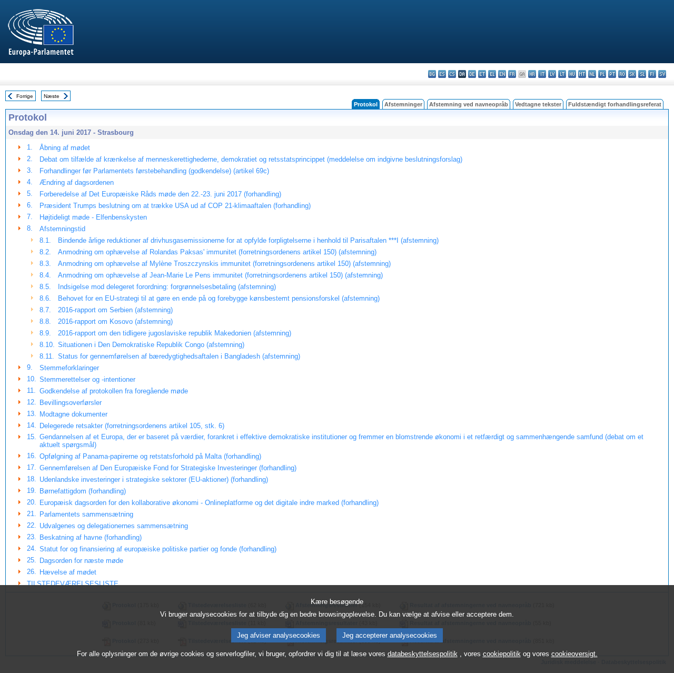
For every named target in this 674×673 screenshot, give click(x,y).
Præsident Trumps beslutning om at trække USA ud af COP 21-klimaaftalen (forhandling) (175, 206)
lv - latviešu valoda (552, 74)
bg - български (432, 74)
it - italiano (542, 74)
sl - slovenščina (642, 74)
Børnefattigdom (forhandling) (82, 491)
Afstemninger (403, 104)
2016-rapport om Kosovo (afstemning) (115, 321)
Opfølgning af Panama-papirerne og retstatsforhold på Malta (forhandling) (150, 456)
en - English (502, 74)
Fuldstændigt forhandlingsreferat (614, 104)
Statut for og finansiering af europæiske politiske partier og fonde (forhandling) (157, 549)
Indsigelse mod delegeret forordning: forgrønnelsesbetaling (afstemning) (167, 287)
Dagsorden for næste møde (81, 561)
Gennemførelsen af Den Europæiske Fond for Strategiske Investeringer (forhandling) (167, 468)
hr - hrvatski (532, 74)
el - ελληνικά (492, 74)
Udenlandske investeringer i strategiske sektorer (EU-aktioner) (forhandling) (153, 479)
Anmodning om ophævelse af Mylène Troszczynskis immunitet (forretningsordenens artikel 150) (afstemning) (224, 264)
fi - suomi (652, 74)
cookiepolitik (502, 654)
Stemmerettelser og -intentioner (87, 379)
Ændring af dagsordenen (76, 182)
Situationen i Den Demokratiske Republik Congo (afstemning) (151, 345)
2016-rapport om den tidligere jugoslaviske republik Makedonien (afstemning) (174, 333)
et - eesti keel (482, 74)
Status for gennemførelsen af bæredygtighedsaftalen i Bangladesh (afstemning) (179, 356)
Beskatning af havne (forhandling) (90, 537)
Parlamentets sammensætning (86, 514)
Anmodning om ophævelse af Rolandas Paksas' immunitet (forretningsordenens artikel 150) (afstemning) (217, 252)
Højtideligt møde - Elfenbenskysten (93, 217)
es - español (442, 74)
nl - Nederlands (592, 74)
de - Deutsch (472, 74)
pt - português (612, 74)
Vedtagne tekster (538, 104)
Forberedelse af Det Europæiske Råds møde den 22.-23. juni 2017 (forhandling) (160, 194)
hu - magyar (572, 74)
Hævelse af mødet (67, 572)
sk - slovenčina (632, 74)
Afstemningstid (62, 229)
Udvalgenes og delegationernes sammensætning (113, 526)
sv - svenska (662, 74)
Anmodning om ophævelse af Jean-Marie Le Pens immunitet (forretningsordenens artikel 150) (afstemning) (220, 275)
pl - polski (602, 74)
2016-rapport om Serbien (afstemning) (115, 310)
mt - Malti (582, 74)
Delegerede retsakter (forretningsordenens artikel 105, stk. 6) (131, 426)
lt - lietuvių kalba (562, 74)
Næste (52, 96)
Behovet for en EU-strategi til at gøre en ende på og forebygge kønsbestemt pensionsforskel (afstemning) (219, 298)
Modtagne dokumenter (73, 414)
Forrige (24, 96)
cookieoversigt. (574, 654)
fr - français (512, 74)
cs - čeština (452, 74)
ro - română (622, 74)
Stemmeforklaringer (69, 368)
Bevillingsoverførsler (70, 403)
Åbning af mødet (64, 148)
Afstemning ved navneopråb (468, 104)
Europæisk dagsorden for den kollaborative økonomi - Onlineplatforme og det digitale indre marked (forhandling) (209, 503)
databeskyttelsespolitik (423, 654)
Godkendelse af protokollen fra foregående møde (113, 391)
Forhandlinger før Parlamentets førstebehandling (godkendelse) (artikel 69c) (154, 171)
